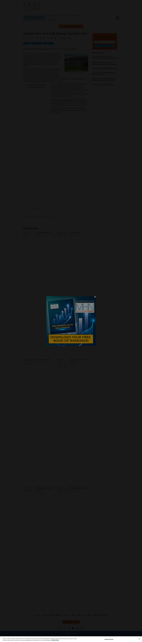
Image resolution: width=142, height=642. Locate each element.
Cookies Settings (108, 639)
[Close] (139, 639)
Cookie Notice (55, 640)
